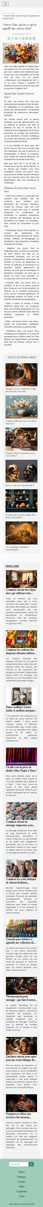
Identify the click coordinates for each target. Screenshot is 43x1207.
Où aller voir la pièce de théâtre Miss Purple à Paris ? (21, 768)
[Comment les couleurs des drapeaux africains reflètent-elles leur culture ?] (21, 639)
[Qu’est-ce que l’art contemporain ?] (21, 471)
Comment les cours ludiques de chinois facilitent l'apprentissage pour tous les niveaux (21, 884)
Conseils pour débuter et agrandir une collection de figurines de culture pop (20, 942)
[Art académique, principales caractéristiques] (21, 532)
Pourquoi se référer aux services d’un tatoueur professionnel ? (18, 1117)
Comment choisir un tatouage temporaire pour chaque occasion (19, 825)
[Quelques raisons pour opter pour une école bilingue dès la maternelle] (21, 1045)
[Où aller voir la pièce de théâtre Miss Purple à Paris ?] (21, 756)
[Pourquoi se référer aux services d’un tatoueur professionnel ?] (21, 1103)
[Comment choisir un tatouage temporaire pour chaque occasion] (21, 811)
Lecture (22, 1181)
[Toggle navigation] (5, 4)
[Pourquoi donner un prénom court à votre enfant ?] (21, 439)
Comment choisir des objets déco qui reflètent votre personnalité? (21, 593)
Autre (12, 13)
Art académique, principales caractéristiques (17, 548)
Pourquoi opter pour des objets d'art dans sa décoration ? (21, 516)
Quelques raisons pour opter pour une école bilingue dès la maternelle (21, 1060)
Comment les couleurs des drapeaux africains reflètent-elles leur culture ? (21, 653)
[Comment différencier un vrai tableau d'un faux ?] (21, 406)
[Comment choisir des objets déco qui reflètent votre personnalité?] (21, 579)
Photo (21, 1172)
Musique (21, 1176)
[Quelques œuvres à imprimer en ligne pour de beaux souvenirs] (21, 374)
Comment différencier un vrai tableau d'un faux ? (21, 422)
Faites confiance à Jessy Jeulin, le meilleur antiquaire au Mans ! (21, 710)
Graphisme (21, 1191)
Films (21, 1186)
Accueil (4, 13)
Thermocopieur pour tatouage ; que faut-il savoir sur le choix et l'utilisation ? (20, 1000)
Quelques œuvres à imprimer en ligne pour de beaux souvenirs (21, 390)
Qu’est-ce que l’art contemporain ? (20, 485)
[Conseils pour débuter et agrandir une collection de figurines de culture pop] (21, 928)
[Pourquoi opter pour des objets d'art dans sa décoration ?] (21, 500)
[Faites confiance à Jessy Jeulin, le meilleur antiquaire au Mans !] (21, 696)
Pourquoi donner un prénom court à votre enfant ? (20, 454)
